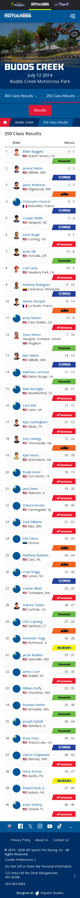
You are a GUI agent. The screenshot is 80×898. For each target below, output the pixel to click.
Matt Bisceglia (33, 389)
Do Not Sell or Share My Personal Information (38, 866)
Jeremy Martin (33, 168)
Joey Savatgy (32, 439)
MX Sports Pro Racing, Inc (45, 850)
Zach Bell (29, 405)
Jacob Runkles (33, 655)
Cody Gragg (31, 572)
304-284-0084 (15, 884)
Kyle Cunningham (35, 422)
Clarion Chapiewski (36, 755)
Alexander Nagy (34, 638)
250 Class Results (55, 122)
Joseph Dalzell (33, 721)
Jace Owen (30, 488)
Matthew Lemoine (36, 372)
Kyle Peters (31, 455)
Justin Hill (29, 251)
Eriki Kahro (30, 538)
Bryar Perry (31, 738)
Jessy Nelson (32, 318)
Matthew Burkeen (35, 555)
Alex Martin (31, 355)
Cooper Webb (32, 218)
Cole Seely (30, 268)
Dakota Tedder (33, 605)
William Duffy (32, 688)
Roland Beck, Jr (33, 788)
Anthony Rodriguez (36, 285)
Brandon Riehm (34, 705)
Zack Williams (32, 522)
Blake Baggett (33, 151)
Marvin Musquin (34, 301)
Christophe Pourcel (36, 201)
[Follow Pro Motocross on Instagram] (40, 826)
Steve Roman (32, 771)
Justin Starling (32, 804)
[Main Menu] (72, 16)
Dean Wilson (32, 335)
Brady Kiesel (31, 472)
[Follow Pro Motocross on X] (30, 826)
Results (40, 110)
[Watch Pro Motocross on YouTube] (50, 826)
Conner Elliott (32, 588)
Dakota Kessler (34, 505)
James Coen (31, 671)
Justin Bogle (31, 235)
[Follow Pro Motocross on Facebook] (20, 826)
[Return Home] (17, 16)
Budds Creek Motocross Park (40, 81)
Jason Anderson (34, 185)
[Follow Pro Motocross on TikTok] (59, 826)
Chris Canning (32, 621)
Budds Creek (24, 122)
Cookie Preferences (19, 860)
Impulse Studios (51, 893)
